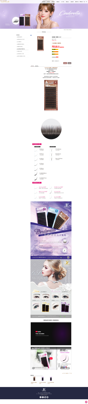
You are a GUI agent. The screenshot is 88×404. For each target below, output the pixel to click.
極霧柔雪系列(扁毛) (21, 44)
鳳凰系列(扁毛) (20, 46)
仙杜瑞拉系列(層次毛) (21, 48)
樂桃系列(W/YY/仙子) (21, 39)
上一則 (63, 373)
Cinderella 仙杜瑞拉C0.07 (42, 383)
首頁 (65, 29)
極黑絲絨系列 (20, 36)
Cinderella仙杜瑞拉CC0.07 (51, 383)
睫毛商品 (70, 29)
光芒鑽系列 (19, 41)
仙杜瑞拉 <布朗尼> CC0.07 (34, 383)
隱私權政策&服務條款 (44, 394)
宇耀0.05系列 (20, 51)
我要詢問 (69, 63)
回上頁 (67, 373)
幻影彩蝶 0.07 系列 (21, 53)
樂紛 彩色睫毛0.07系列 (21, 56)
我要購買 (65, 63)
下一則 (70, 373)
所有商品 (67, 29)
